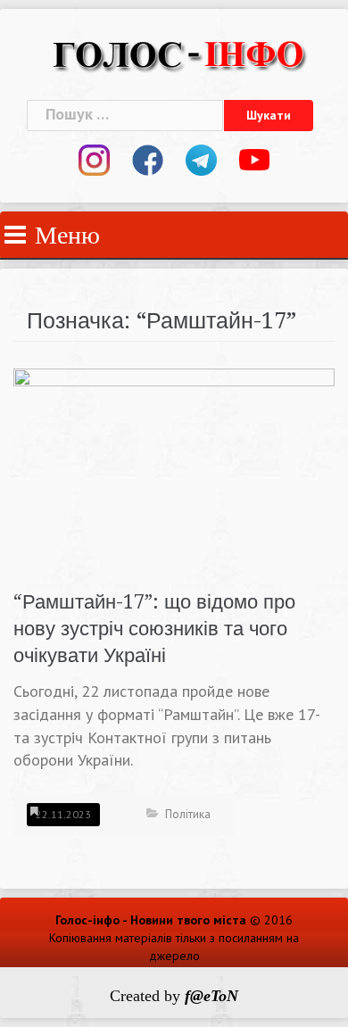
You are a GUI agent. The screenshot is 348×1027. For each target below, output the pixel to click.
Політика (188, 814)
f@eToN (211, 996)
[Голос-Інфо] (178, 52)
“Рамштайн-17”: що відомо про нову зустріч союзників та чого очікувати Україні (154, 629)
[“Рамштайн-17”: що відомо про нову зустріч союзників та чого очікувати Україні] (174, 468)
